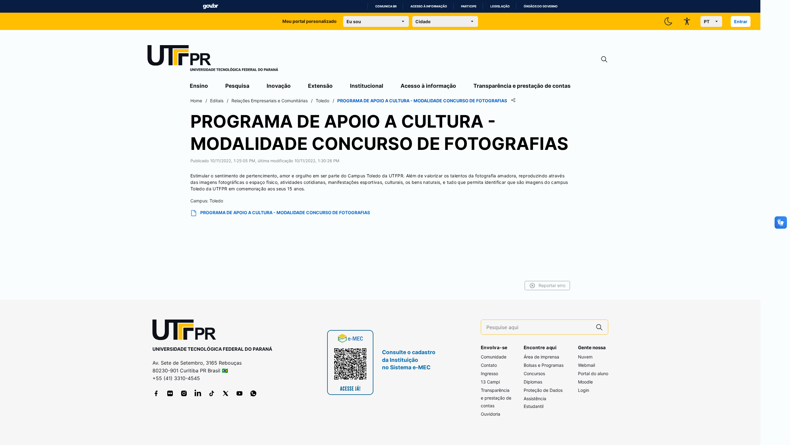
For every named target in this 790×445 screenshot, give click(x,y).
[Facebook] (156, 393)
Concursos (534, 373)
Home (196, 100)
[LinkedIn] (198, 393)
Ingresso (489, 373)
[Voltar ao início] (186, 331)
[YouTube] (239, 393)
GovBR (210, 6)
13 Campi (490, 381)
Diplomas (533, 381)
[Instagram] (184, 393)
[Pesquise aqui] (599, 327)
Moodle (585, 381)
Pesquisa (237, 86)
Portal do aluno (593, 373)
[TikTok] (211, 393)
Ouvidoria (490, 414)
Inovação (279, 86)
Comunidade (493, 356)
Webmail (586, 365)
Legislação (500, 6)
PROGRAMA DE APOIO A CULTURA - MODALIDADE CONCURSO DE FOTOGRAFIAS (285, 212)
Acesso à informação (428, 6)
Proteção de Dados (543, 390)
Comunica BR (386, 6)
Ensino (199, 86)
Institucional (366, 86)
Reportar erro (551, 285)
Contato (489, 365)
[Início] (213, 59)
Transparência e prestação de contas (522, 86)
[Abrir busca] (604, 59)
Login (583, 390)
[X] (225, 393)
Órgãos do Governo (541, 6)
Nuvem (585, 356)
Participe (468, 6)
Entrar (740, 21)
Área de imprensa (541, 356)
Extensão (320, 86)
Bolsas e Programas (543, 365)
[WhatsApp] (253, 393)
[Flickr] (170, 393)
